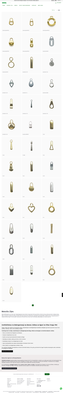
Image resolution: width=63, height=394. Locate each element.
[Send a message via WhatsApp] (61, 388)
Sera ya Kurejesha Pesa (20, 380)
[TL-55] (51, 230)
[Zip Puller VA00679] (31, 126)
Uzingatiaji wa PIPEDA (56, 391)
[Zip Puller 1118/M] (51, 84)
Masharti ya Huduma (20, 381)
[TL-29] (51, 167)
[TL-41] (11, 271)
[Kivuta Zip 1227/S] (11, 63)
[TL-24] (31, 167)
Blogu (8, 382)
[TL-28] (11, 230)
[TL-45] (11, 292)
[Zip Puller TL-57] (31, 63)
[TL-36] (11, 250)
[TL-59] (31, 230)
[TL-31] (31, 250)
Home (4, 5)
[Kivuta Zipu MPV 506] (51, 22)
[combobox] (18, 3)
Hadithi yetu (9, 380)
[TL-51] (51, 146)
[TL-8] (51, 271)
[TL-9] (51, 209)
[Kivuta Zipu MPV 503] (31, 43)
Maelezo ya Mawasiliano (43, 392)
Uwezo (15, 5)
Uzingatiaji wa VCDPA (11, 392)
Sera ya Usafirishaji (22, 392)
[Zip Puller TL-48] (11, 105)
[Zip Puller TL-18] (11, 126)
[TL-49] (11, 167)
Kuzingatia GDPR (50, 391)
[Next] (33, 305)
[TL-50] (51, 126)
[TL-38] (11, 188)
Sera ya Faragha (19, 382)
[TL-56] (11, 146)
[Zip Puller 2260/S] (51, 43)
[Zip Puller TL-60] (51, 63)
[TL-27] (31, 188)
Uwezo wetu (29, 380)
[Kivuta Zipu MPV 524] (11, 22)
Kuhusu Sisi (10, 5)
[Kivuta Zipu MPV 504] (11, 43)
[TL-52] (31, 271)
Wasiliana (40, 5)
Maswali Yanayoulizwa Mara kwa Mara (11, 384)
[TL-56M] (31, 146)
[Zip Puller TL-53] (51, 105)
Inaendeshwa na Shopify (50, 392)
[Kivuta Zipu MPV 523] (31, 22)
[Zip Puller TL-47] (31, 105)
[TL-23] (51, 188)
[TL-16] (11, 209)
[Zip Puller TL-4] (31, 84)
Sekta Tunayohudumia (24, 5)
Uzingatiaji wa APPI (44, 391)
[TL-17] (31, 209)
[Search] (27, 3)
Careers (8, 381)
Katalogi (34, 5)
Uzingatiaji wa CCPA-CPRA (38, 391)
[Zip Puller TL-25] (11, 84)
